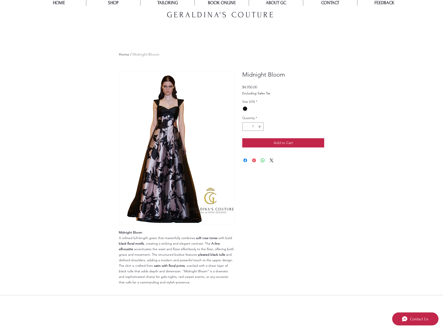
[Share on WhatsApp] (263, 160)
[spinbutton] (253, 127)
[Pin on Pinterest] (254, 160)
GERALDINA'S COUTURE (221, 14)
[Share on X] (271, 160)
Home (124, 54)
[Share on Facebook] (245, 160)
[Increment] (260, 127)
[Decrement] (246, 127)
